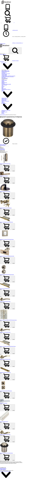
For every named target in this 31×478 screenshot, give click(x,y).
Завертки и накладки (5, 98)
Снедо (3, 90)
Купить (13, 198)
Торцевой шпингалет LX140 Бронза (5, 372)
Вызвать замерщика (3, 54)
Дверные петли (4, 100)
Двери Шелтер (4, 88)
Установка (3, 111)
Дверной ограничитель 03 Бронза (5, 191)
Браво (3, 87)
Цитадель (3, 86)
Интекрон (3, 83)
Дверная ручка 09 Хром (3, 403)
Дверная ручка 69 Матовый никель (5, 434)
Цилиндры (3, 102)
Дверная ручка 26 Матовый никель (5, 301)
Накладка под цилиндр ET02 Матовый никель (7, 239)
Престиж (3, 79)
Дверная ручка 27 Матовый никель (5, 332)
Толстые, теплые (4, 75)
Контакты (3, 113)
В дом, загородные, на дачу (6, 73)
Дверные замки (4, 99)
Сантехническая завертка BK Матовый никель (7, 274)
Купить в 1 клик (2, 148)
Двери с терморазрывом (5, 70)
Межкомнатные (4, 103)
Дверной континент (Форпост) (6, 89)
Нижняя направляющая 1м (4, 421)
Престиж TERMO (4, 80)
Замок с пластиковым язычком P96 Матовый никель (8, 346)
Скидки (3, 112)
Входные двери (4, 62)
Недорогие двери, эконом (5, 71)
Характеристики (2, 149)
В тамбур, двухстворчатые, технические (8, 76)
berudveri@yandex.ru (3, 468)
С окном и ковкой (4, 74)
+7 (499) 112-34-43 (2, 469)
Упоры (3, 101)
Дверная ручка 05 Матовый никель (5, 163)
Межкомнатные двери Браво (6, 110)
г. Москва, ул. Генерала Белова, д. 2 (5, 471)
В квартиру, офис (4, 72)
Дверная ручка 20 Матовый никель (5, 359)
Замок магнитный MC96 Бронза (5, 288)
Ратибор (3, 81)
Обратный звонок (2, 43)
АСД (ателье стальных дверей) (6, 84)
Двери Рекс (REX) (4, 82)
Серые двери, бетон (5, 78)
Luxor (2, 85)
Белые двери (4, 77)
